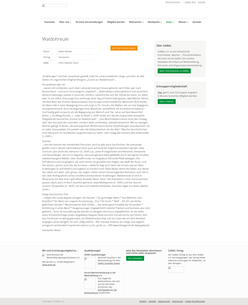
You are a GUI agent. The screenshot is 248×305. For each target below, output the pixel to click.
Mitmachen (135, 22)
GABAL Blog (190, 2)
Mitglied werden (116, 22)
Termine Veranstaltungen (89, 22)
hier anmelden (135, 258)
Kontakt (201, 2)
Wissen (183, 22)
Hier (160, 92)
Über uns (64, 22)
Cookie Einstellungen (195, 301)
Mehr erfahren (167, 101)
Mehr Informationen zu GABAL (174, 71)
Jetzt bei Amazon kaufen (124, 48)
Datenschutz (164, 301)
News (169, 22)
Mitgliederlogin (172, 2)
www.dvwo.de (49, 264)
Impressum (177, 301)
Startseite (49, 22)
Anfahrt (143, 301)
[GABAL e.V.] (54, 10)
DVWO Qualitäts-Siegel (109, 263)
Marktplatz (154, 22)
